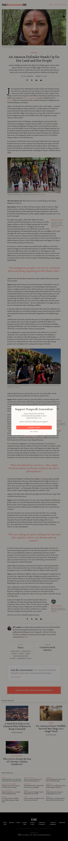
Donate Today (34, 427)
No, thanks (34, 431)
